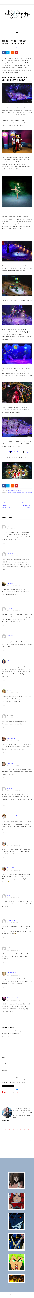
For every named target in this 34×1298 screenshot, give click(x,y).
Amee (9, 895)
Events (20, 490)
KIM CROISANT (12, 972)
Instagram (27, 452)
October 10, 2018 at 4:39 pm (13, 950)
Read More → (6, 1120)
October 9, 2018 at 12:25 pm (13, 663)
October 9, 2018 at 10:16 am (13, 555)
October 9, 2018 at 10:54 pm (13, 790)
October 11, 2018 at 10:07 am (13, 1000)
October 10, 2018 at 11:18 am (13, 897)
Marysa (9, 788)
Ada (8, 660)
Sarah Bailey (11, 738)
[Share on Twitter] (8, 53)
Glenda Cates (11, 583)
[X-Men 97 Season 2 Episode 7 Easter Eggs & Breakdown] (16, 1249)
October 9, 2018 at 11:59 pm (13, 818)
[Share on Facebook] (4, 53)
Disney (9, 490)
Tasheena (10, 635)
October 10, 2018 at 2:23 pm (13, 922)
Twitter (13, 452)
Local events (11, 494)
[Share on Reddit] (12, 53)
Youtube (20, 452)
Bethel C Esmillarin (13, 868)
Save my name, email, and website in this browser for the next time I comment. (14, 1081)
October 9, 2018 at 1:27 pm (13, 740)
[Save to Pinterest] (17, 53)
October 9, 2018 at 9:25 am (13, 528)
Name (4, 1057)
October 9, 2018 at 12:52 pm (13, 692)
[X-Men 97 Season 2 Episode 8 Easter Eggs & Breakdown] (16, 1228)
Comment (5, 1037)
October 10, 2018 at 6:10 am (13, 845)
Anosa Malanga (12, 815)
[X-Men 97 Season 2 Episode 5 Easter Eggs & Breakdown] (16, 1281)
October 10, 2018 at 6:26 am (13, 870)
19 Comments (23, 47)
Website (4, 1070)
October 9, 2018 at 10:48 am (13, 610)
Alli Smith (10, 690)
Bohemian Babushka (13, 998)
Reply (3, 543)
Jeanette (10, 553)
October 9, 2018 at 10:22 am (13, 585)
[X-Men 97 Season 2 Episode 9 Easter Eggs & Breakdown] (16, 1208)
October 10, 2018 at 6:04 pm (13, 975)
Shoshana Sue (11, 920)
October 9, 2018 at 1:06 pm (13, 717)
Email (4, 1064)
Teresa (9, 608)
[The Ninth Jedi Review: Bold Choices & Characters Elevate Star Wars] (16, 1187)
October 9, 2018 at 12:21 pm (13, 638)
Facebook (7, 452)
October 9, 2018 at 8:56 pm (13, 765)
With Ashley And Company (17, 16)
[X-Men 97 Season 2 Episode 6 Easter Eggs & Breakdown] (16, 1269)
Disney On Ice (15, 492)
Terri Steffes (11, 763)
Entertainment (14, 490)
